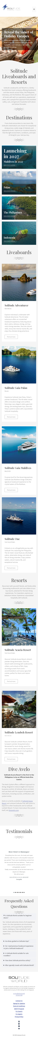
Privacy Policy (19, 1017)
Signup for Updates (19, 1003)
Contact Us (19, 1001)
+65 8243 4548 (19, 995)
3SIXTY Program (19, 1009)
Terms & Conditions (19, 1006)
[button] (15, 892)
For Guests (19, 1011)
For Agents (19, 1014)
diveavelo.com (14, 810)
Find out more (11, 337)
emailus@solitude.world (19, 993)
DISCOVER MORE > (10, 165)
